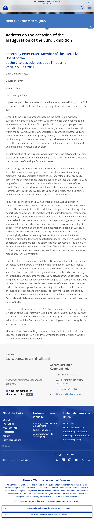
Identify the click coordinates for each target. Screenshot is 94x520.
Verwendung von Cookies (75, 432)
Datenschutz (69, 424)
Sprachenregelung (72, 440)
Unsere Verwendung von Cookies (64, 501)
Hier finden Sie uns (12, 440)
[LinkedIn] (63, 460)
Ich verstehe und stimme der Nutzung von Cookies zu (48, 508)
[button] (89, 2)
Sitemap (7, 446)
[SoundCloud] (82, 460)
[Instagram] (69, 460)
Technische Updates (43, 430)
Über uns (7, 420)
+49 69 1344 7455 (68, 389)
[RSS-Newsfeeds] (89, 460)
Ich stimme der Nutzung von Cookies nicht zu (49, 515)
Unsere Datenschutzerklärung (31, 501)
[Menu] (89, 7)
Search (82, 8)
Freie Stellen (9, 424)
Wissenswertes (10, 428)
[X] (57, 460)
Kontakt (6, 436)
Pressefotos (8, 432)
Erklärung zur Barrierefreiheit (77, 436)
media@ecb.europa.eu (71, 394)
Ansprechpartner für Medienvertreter (19, 393)
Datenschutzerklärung (73, 428)
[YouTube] (76, 460)
